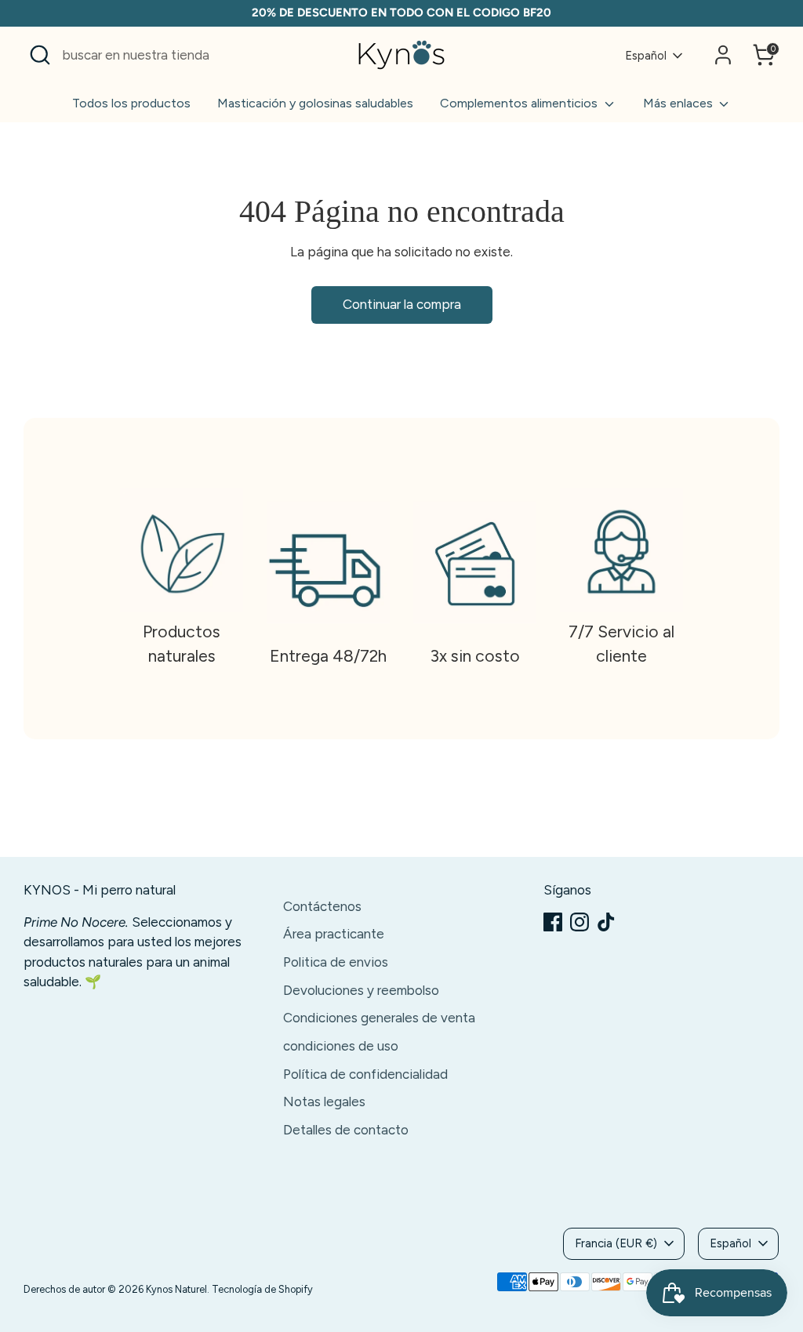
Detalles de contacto (346, 1130)
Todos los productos (131, 103)
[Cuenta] (723, 55)
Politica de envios (335, 962)
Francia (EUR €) (616, 1243)
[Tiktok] (606, 922)
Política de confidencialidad (365, 1074)
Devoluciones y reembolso (361, 990)
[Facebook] (552, 922)
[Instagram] (579, 922)
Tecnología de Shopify (262, 1289)
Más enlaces (679, 103)
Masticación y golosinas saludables (315, 103)
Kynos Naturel (176, 1289)
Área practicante (333, 934)
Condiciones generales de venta (379, 1017)
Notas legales (324, 1101)
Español (646, 56)
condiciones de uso (340, 1046)
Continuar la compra (402, 304)
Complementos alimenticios (520, 103)
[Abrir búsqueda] (40, 54)
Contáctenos (322, 906)
